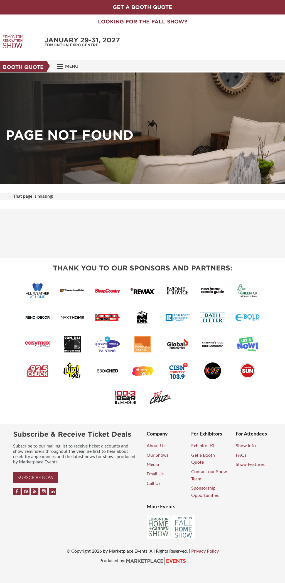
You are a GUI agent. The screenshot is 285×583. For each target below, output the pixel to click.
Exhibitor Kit (203, 446)
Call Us (154, 483)
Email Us (155, 474)
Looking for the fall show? (142, 22)
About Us (156, 446)
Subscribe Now (35, 477)
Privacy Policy (205, 551)
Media (153, 464)
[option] (142, 128)
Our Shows (158, 455)
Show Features (250, 464)
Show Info (246, 446)
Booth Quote (23, 67)
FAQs (241, 455)
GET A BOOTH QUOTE (142, 7)
